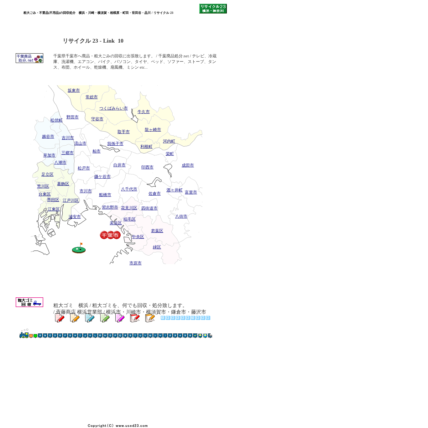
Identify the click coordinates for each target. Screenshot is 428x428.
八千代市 (129, 189)
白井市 (119, 165)
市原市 (135, 263)
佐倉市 (155, 193)
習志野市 (110, 207)
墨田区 (53, 199)
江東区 (54, 209)
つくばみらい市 (113, 108)
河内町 (169, 141)
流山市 (80, 143)
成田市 (188, 165)
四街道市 (149, 208)
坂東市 (74, 90)
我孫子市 (115, 143)
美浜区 (116, 223)
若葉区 (157, 230)
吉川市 (68, 137)
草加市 (49, 155)
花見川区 (129, 208)
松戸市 (84, 168)
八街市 (181, 216)
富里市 (191, 192)
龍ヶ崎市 (153, 129)
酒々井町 (174, 190)
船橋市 (105, 194)
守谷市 (97, 119)
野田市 (72, 117)
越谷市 (48, 136)
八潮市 (60, 162)
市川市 (86, 191)
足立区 (47, 174)
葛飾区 (63, 183)
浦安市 (75, 216)
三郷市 (67, 152)
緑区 (157, 247)
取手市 (123, 131)
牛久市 (144, 111)
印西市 (147, 167)
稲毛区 (129, 219)
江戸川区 (71, 200)
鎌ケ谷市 (102, 176)
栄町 (170, 153)
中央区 (138, 236)
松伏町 (56, 120)
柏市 (96, 151)
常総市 (92, 97)
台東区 (45, 194)
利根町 (146, 146)
